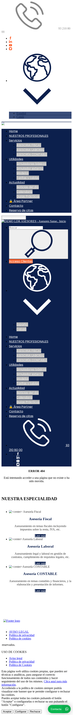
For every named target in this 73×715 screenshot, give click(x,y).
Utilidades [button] (16, 159)
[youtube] (10, 45)
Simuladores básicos (31, 164)
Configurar (20, 711)
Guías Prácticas (28, 196)
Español (21, 113)
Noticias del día (27, 187)
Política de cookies (20, 638)
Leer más (40, 535)
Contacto (16, 206)
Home (13, 131)
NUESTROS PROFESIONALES (28, 136)
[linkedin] (10, 41)
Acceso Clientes (21, 261)
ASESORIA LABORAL (30, 150)
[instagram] (10, 49)
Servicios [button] (15, 140)
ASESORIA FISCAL (28, 145)
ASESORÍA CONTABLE (31, 154)
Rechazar (35, 711)
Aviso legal (15, 658)
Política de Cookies (20, 665)
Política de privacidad (21, 635)
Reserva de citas (21, 210)
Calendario (24, 192)
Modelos (22, 173)
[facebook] (10, 38)
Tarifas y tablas (27, 178)
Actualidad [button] (17, 182)
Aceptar (7, 711)
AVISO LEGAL (19, 631)
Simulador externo (29, 168)
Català (20, 116)
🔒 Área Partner (21, 201)
